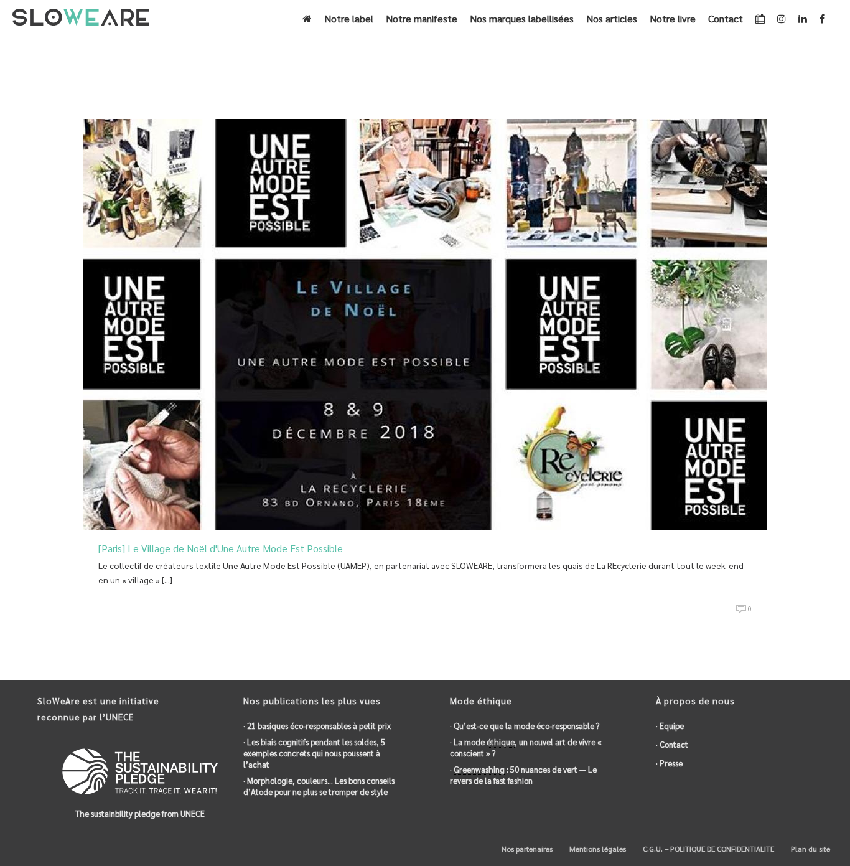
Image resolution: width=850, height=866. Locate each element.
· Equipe (670, 725)
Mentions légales (596, 849)
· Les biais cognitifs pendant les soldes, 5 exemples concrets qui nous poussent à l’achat (314, 753)
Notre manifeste (421, 18)
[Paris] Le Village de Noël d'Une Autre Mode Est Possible (220, 548)
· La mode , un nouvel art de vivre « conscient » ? (526, 747)
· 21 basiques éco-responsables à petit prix (317, 725)
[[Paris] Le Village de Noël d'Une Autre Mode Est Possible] (425, 322)
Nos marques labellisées (522, 18)
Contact (725, 18)
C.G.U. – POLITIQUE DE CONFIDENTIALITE (707, 849)
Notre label (348, 18)
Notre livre (673, 18)
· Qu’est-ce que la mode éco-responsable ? (524, 725)
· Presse (669, 763)
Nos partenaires (526, 849)
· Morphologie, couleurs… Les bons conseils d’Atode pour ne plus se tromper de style (319, 786)
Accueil (707, 76)
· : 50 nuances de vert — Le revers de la (523, 775)
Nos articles (611, 18)
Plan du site (809, 849)
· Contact (672, 744)
